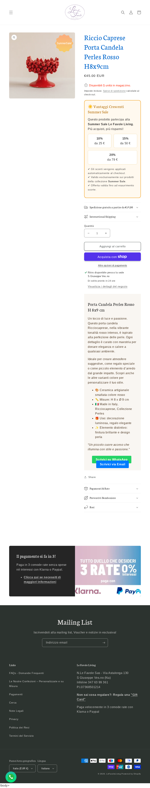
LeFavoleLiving (113, 774)
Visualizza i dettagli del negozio (108, 286)
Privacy (13, 719)
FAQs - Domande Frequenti (26, 673)
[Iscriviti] (104, 642)
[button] (11, 12)
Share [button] (92, 477)
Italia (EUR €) (20, 768)
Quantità (89, 226)
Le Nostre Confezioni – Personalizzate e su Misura (36, 683)
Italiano (45, 768)
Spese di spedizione (114, 91)
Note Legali (16, 710)
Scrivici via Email (112, 464)
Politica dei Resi (19, 727)
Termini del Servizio (21, 735)
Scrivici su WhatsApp (112, 459)
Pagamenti (15, 694)
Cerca (13, 702)
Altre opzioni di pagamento (112, 265)
